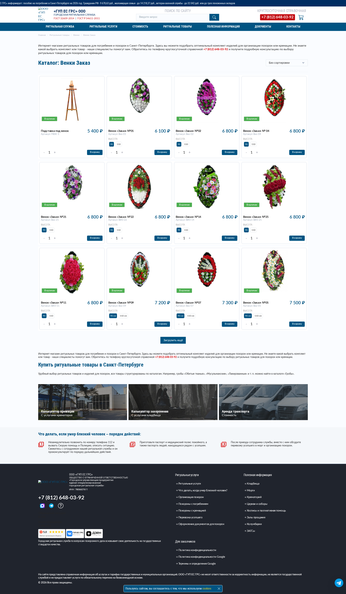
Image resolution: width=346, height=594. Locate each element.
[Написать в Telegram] (51, 505)
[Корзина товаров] (301, 17)
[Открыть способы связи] (339, 583)
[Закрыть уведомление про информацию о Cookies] (219, 588)
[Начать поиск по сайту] (214, 17)
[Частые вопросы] (60, 505)
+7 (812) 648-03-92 (215, 49)
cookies (206, 588)
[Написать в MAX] (42, 505)
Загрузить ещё (173, 340)
